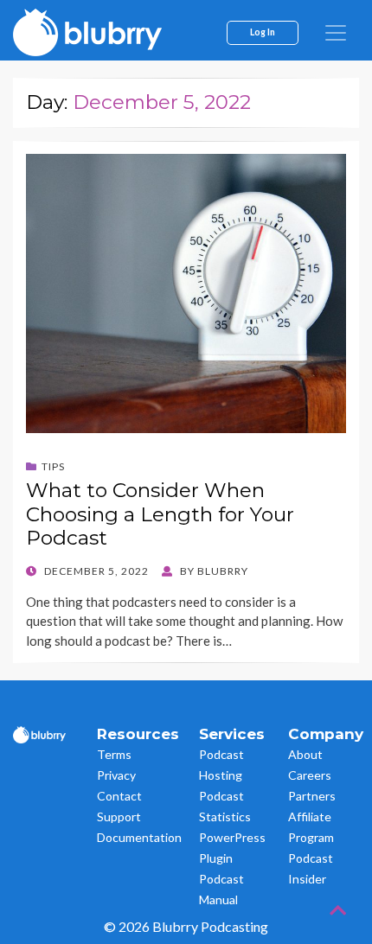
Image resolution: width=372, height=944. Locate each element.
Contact (119, 795)
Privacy (116, 775)
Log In (262, 32)
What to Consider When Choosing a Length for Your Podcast (160, 514)
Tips (53, 466)
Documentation (139, 837)
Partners (312, 795)
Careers (309, 775)
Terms (114, 754)
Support (119, 816)
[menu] (335, 32)
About (305, 754)
